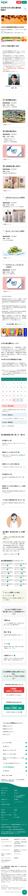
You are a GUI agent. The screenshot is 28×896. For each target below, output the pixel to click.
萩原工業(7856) (11, 131)
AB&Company (8, 62)
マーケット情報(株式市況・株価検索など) (19, 796)
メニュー (24, 893)
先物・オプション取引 (6, 814)
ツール (6, 644)
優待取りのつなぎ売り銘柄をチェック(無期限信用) (13, 487)
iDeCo (2, 817)
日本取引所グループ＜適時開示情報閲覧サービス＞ (13, 824)
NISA (15, 814)
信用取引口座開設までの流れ (13, 712)
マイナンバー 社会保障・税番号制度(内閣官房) (12, 829)
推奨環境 (16, 858)
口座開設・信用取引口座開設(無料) (14, 690)
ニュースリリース (18, 801)
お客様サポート (8, 655)
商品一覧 (6, 632)
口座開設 (19, 2)
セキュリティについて (6, 841)
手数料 (6, 620)
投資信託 (3, 812)
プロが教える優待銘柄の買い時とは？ (12, 500)
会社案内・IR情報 (5, 804)
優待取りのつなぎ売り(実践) (9, 464)
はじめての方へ (4, 788)
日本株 (2, 809)
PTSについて (6, 734)
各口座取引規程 (4, 839)
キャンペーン (4, 801)
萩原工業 (7, 55)
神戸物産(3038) (11, 100)
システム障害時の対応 (6, 845)
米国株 (15, 809)
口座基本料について (7, 731)
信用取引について (7, 728)
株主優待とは (5, 440)
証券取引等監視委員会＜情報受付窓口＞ (10, 827)
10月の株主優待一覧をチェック (14, 324)
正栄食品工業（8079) (13, 166)
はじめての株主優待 (7, 742)
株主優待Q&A (6, 474)
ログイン (24, 2)
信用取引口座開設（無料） (14, 707)
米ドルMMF (17, 817)
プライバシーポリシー (6, 858)
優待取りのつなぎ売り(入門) (9, 452)
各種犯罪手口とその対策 (20, 839)
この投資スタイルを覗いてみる (10, 554)
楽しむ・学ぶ (4, 790)
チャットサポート (7, 595)
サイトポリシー (17, 854)
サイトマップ (4, 819)
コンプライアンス (5, 849)
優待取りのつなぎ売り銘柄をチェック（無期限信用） (13, 758)
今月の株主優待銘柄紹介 (8, 767)
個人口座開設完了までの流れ (13, 695)
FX (14, 812)
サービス (16, 793)
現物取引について (7, 726)
